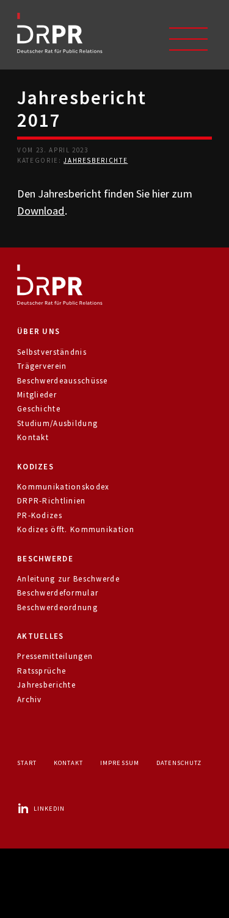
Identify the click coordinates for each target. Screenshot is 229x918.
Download (41, 211)
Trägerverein (42, 366)
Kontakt (33, 437)
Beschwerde (45, 558)
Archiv (29, 699)
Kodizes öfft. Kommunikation (76, 529)
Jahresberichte (96, 160)
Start (27, 763)
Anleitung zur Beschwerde (68, 579)
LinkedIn (49, 809)
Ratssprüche (41, 671)
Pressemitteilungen (55, 656)
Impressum (119, 763)
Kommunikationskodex (63, 487)
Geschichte (38, 409)
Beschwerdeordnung (57, 607)
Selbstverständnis (52, 352)
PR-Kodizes (39, 515)
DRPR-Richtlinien (51, 501)
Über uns (38, 331)
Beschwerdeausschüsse (62, 380)
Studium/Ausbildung (57, 423)
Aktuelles (40, 636)
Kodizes (35, 466)
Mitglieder (37, 395)
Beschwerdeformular (57, 593)
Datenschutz (179, 763)
